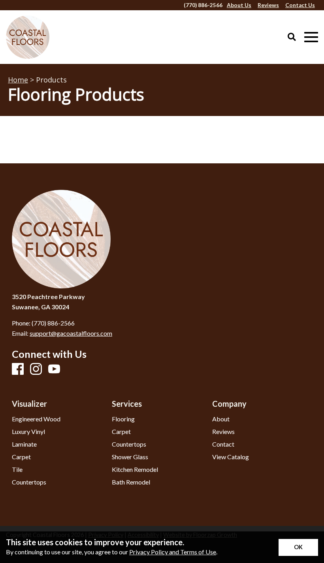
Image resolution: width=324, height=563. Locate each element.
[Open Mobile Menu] (311, 37)
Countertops (29, 482)
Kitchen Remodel (135, 469)
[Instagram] (36, 369)
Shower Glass (130, 457)
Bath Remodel (131, 482)
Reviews (223, 431)
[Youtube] (54, 369)
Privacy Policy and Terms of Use (172, 552)
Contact (223, 444)
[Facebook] (18, 369)
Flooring (123, 419)
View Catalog (230, 457)
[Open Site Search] (292, 37)
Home (18, 79)
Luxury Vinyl (28, 431)
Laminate (24, 444)
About (221, 419)
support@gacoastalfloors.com (71, 333)
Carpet (21, 457)
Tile (17, 469)
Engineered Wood (36, 419)
